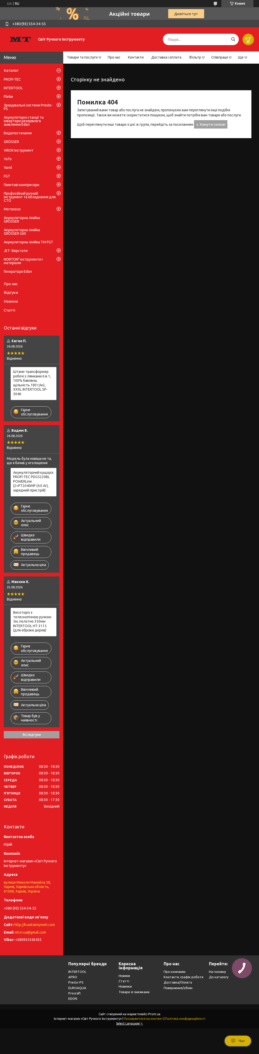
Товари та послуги (82, 57)
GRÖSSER (11, 142)
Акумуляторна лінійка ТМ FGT (28, 242)
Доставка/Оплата (178, 982)
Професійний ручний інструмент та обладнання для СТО (30, 197)
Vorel (8, 168)
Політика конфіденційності (185, 1018)
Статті (9, 310)
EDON (72, 998)
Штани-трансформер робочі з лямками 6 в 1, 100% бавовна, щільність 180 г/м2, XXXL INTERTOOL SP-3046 (32, 383)
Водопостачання (18, 133)
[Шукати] (233, 39)
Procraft (74, 993)
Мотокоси (12, 209)
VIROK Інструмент (18, 150)
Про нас (114, 57)
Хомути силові (212, 124)
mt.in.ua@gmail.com (30, 932)
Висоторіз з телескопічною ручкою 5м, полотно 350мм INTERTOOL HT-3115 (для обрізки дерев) (32, 621)
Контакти (136, 57)
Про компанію (175, 971)
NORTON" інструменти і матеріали (23, 261)
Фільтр (195, 57)
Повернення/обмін (178, 988)
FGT (7, 176)
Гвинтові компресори (21, 185)
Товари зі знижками (134, 992)
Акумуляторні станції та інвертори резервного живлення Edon (24, 120)
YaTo (8, 159)
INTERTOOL (13, 88)
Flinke (8, 97)
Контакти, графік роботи (183, 977)
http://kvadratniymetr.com (34, 925)
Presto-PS (75, 982)
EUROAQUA (77, 988)
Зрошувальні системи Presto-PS (28, 107)
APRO (72, 977)
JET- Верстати (16, 251)
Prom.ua (154, 1014)
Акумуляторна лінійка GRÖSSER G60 (22, 231)
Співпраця (219, 57)
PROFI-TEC (12, 79)
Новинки (125, 986)
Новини (11, 301)
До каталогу (218, 977)
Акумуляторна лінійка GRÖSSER (22, 219)
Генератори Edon (18, 271)
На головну (217, 971)
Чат (242, 1041)
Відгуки (11, 292)
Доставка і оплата (166, 57)
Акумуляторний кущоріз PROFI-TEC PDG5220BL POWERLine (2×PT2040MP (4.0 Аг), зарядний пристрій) (33, 481)
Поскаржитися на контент (143, 1018)
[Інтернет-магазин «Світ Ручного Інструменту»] (20, 39)
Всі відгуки (32, 735)
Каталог (11, 70)
